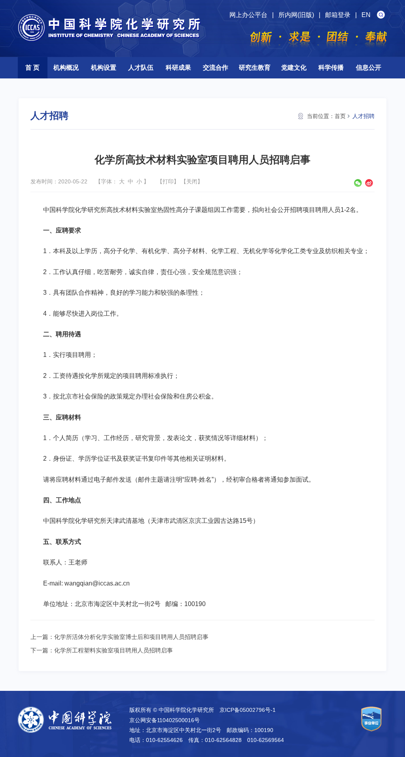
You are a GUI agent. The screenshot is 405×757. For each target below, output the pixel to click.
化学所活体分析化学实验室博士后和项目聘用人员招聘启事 (131, 636)
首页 (340, 116)
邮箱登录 (337, 14)
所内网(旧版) (296, 14)
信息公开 (368, 67)
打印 (168, 181)
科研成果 (178, 67)
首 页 (32, 67)
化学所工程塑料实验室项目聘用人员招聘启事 (113, 650)
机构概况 (66, 67)
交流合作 (215, 67)
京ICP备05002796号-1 (248, 710)
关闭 (191, 181)
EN (366, 14)
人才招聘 (363, 116)
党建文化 (294, 67)
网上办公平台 (248, 14)
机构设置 (103, 67)
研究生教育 (255, 67)
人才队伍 (140, 67)
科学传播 (331, 67)
